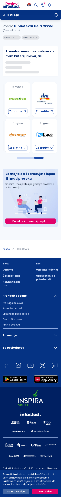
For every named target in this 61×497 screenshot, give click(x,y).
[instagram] (18, 366)
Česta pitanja (11, 276)
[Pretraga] (36, 5)
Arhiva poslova (11, 324)
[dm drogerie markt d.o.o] (41, 99)
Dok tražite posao (13, 319)
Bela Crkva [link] (23, 249)
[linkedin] (54, 366)
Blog (5, 263)
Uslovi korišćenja (47, 269)
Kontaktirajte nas (12, 283)
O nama (8, 269)
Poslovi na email (12, 308)
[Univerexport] (14, 99)
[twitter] (42, 366)
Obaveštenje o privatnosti (45, 277)
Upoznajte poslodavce (16, 314)
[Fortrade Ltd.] (41, 136)
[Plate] (42, 5)
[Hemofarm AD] (14, 136)
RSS (38, 263)
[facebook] (6, 366)
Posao (6, 249)
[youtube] (30, 366)
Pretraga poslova (13, 303)
